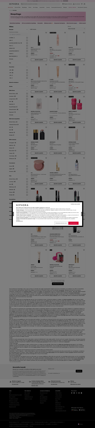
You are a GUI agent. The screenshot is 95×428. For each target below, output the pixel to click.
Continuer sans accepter (75, 203)
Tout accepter (73, 223)
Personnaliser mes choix (61, 223)
